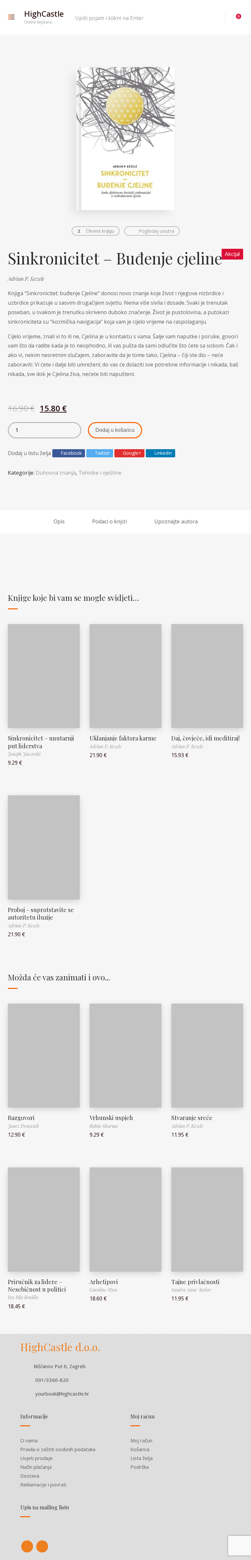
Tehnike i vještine (100, 472)
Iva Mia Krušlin (23, 1297)
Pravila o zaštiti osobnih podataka (57, 1449)
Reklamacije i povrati (43, 1484)
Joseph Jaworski (24, 754)
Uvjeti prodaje (36, 1458)
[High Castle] (27, 1546)
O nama (29, 1440)
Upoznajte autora (176, 521)
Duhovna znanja (56, 472)
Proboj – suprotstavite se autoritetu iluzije (41, 913)
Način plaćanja (36, 1467)
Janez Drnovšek (23, 1126)
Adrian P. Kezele (26, 278)
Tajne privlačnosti (195, 1282)
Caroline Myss (103, 1290)
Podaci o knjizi (109, 521)
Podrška (139, 1467)
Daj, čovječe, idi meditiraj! (205, 738)
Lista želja (141, 1458)
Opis (59, 521)
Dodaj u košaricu (115, 430)
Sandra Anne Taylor (191, 1290)
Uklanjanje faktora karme (123, 738)
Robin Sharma (104, 1126)
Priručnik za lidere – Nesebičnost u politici (37, 1285)
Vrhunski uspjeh (111, 1118)
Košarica (139, 1449)
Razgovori (21, 1118)
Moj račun (141, 1440)
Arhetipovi (104, 1282)
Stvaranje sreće (191, 1118)
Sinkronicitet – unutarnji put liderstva (41, 742)
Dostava (29, 1475)
